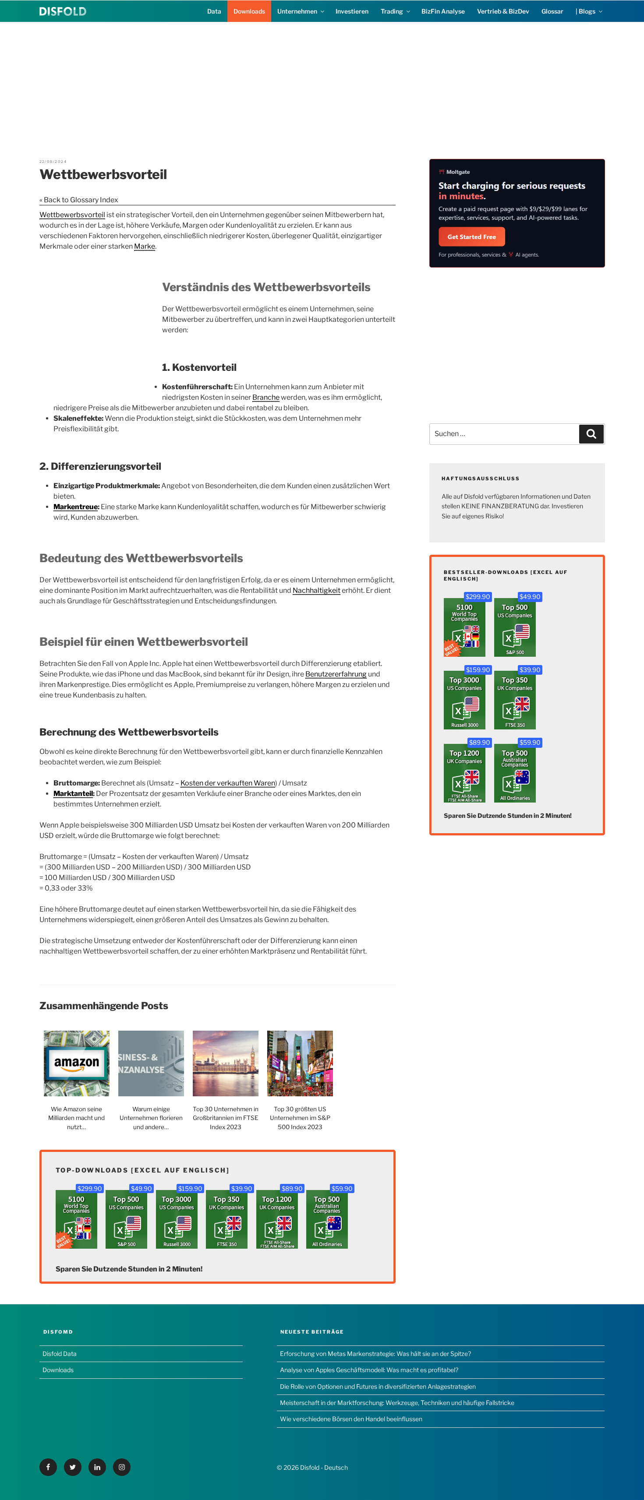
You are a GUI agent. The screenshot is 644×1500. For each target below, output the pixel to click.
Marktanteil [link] (73, 793)
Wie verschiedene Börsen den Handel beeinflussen (351, 1419)
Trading (392, 11)
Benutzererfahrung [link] (336, 674)
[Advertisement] (322, 83)
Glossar (552, 11)
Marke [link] (144, 246)
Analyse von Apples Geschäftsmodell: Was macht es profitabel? (369, 1369)
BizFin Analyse (443, 11)
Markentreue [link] (75, 507)
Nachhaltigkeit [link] (316, 590)
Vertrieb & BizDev (503, 11)
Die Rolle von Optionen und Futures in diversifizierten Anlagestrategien (378, 1386)
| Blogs (585, 11)
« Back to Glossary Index (78, 200)
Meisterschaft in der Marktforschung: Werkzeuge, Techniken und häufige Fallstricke (397, 1402)
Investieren (352, 11)
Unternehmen (297, 11)
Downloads (249, 11)
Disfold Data (59, 1353)
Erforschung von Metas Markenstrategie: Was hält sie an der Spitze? (375, 1353)
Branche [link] (266, 397)
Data (214, 11)
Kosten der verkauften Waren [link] (227, 783)
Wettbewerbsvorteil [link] (72, 215)
